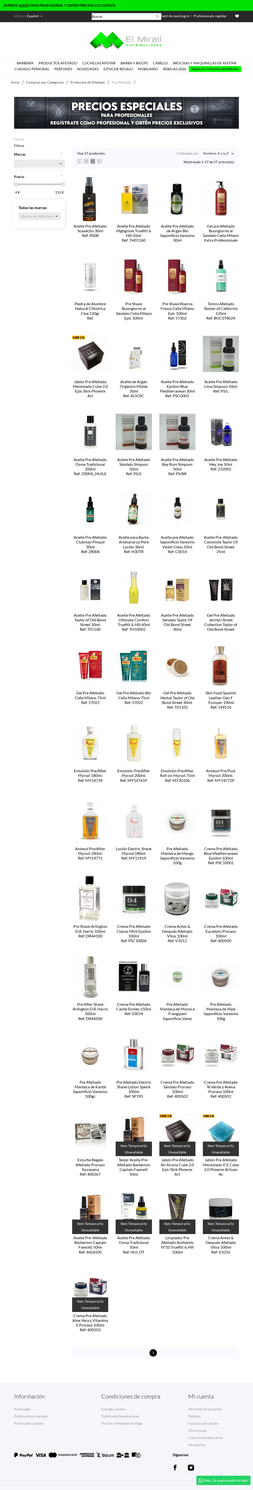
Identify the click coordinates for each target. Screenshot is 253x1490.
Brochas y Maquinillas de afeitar (204, 63)
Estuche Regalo (118, 69)
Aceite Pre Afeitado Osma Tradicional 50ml (133, 1244)
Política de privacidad (30, 1416)
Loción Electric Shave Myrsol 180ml (133, 853)
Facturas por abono (203, 1423)
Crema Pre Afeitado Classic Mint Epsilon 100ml (134, 933)
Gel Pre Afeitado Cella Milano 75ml (90, 697)
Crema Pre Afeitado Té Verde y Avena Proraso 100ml (221, 1089)
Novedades (88, 69)
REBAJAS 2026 (174, 69)
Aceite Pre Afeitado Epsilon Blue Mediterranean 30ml (177, 388)
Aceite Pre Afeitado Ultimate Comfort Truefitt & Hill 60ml (133, 622)
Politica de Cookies (28, 1423)
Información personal (204, 1409)
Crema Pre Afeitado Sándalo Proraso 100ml (177, 1089)
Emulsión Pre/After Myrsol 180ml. (90, 775)
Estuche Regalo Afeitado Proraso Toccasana (90, 1166)
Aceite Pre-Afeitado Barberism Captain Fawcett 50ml (90, 1244)
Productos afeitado (58, 63)
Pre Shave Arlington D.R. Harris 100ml (90, 931)
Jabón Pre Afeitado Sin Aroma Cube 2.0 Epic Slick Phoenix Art (177, 1167)
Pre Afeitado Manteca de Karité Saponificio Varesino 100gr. (90, 1089)
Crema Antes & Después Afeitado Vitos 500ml (221, 1244)
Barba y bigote (134, 63)
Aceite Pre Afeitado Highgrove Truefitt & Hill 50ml (133, 233)
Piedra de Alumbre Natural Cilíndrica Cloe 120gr (90, 311)
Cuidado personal (31, 69)
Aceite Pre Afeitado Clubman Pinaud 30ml (90, 544)
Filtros (19, 139)
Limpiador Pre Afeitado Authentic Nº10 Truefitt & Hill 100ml (177, 1245)
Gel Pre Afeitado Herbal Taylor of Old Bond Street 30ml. (177, 699)
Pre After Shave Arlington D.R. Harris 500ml (90, 1011)
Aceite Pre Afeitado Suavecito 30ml (90, 231)
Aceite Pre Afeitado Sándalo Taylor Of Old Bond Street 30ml (177, 622)
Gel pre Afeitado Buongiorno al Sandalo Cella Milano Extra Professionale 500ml (221, 233)
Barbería (25, 63)
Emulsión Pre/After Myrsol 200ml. (133, 775)
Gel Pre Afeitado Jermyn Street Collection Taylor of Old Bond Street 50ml (220, 622)
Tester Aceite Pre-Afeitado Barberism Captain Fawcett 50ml (133, 1167)
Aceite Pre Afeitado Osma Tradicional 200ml (90, 466)
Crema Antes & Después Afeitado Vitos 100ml (177, 933)
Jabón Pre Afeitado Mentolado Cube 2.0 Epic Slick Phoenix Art (90, 389)
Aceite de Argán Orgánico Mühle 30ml (134, 388)
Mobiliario (148, 69)
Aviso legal (22, 1409)
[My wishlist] (237, 16)
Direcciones (197, 1430)
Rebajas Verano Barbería (215, 69)
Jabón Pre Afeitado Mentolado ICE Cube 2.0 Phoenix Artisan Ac (221, 1167)
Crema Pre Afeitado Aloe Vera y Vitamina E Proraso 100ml (90, 1322)
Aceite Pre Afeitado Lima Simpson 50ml (220, 386)
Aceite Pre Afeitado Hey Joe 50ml (220, 464)
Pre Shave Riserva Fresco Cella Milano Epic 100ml (177, 310)
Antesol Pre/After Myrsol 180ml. (90, 853)
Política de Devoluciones (120, 1416)
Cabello (160, 63)
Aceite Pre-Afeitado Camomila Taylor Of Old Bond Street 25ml (221, 545)
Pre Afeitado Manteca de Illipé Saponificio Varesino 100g (221, 1012)
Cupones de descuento (205, 1438)
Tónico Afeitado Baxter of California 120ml (220, 310)
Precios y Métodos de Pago (122, 1423)
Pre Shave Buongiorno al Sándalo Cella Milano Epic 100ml (134, 311)
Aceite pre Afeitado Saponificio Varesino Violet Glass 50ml (177, 544)
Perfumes (63, 69)
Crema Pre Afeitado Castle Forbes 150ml (133, 1009)
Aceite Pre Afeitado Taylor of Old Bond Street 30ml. (90, 622)
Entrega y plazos (113, 1409)
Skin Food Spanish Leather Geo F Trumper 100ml (221, 699)
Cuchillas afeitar (99, 63)
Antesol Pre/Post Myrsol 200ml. (220, 775)
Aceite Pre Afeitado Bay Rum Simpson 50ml (177, 466)
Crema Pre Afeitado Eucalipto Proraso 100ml (221, 933)
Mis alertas (196, 1445)
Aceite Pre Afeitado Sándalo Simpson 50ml (133, 466)
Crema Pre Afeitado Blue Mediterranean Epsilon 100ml (221, 855)
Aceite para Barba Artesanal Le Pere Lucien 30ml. (134, 544)
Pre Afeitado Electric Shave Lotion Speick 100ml (133, 1089)
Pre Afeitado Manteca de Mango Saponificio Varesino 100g (177, 856)
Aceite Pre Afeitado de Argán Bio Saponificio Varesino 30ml (177, 233)
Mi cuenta (201, 1396)
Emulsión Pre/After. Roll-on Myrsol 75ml (177, 775)
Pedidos (194, 1416)
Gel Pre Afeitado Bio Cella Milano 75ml (133, 697)
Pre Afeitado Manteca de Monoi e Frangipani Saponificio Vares (177, 1012)
